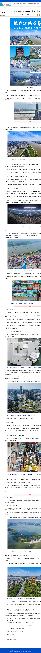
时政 (18, 3)
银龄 (32, 4)
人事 (20, 3)
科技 (37, 3)
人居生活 (18, 4)
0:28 (17, 118)
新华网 (1, 7)
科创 (39, 3)
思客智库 (30, 3)
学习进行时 (14, 3)
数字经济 (23, 4)
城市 (36, 4)
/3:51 (18, 118)
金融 (13, 4)
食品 (16, 4)
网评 (25, 3)
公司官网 (7, 4)
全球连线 (33, 3)
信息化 (21, 4)
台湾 (28, 3)
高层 (17, 3)
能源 (39, 4)
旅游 (37, 4)
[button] (14, 118)
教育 (35, 3)
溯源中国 (34, 4)
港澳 (26, 3)
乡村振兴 (29, 4)
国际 (21, 3)
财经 (23, 3)
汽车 (15, 4)
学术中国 (26, 4)
